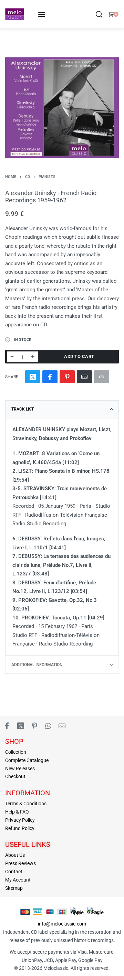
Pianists (47, 177)
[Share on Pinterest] (67, 376)
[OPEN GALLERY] (62, 107)
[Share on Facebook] (50, 376)
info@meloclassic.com (62, 924)
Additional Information (36, 664)
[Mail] (84, 376)
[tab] (62, 409)
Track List (22, 409)
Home (10, 177)
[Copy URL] (101, 376)
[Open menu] (41, 14)
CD (27, 177)
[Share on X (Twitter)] (32, 376)
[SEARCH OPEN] (99, 14)
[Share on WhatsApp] (48, 725)
